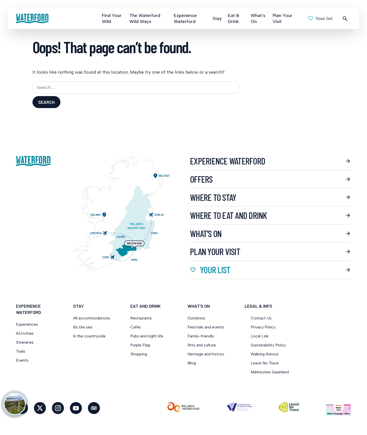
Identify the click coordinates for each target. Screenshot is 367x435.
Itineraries (25, 342)
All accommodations (91, 318)
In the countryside (89, 336)
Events (22, 360)
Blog (191, 363)
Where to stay (213, 197)
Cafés (135, 327)
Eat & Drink (233, 18)
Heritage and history (205, 354)
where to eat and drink (228, 215)
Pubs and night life (146, 336)
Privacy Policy (263, 327)
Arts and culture (201, 345)
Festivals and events (205, 327)
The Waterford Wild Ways (144, 18)
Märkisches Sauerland (270, 372)
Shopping (139, 354)
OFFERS (201, 179)
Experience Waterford (185, 18)
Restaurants (141, 318)
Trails (20, 351)
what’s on (205, 234)
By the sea (82, 327)
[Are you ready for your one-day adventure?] (15, 404)
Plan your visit (215, 252)
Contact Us (261, 318)
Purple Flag (140, 345)
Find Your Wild (112, 18)
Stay (217, 18)
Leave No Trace (265, 363)
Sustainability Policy (268, 345)
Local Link (260, 336)
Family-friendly (200, 336)
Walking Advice (264, 354)
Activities (25, 333)
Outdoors (196, 318)
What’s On (258, 18)
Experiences (27, 324)
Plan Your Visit (282, 18)
